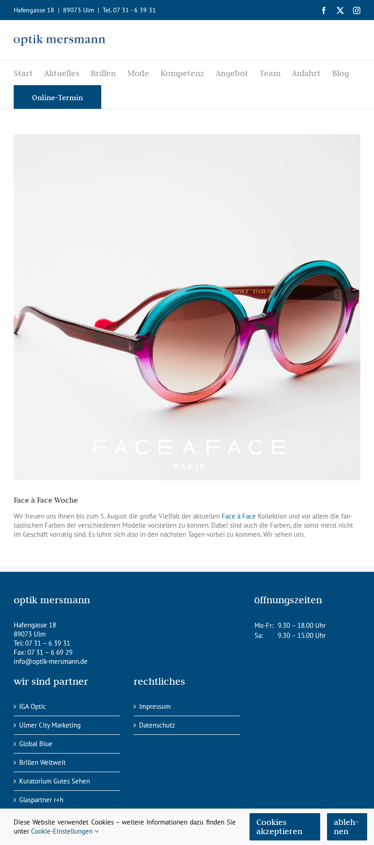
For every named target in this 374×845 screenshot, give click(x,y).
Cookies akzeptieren (279, 826)
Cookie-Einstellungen (62, 831)
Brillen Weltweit (42, 762)
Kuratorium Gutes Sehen (54, 781)
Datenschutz (157, 725)
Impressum (155, 706)
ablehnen (346, 826)
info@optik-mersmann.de (51, 661)
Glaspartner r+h (41, 799)
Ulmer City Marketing (50, 725)
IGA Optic (32, 706)
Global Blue (35, 743)
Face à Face (239, 516)
